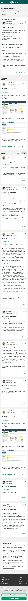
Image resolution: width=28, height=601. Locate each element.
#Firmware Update (9, 30)
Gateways (4, 5)
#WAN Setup (18, 30)
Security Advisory (23, 583)
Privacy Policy (4, 583)
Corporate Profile (5, 579)
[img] (21, 72)
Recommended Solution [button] (9, 146)
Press (20, 577)
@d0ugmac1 (6, 195)
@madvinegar (6, 92)
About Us (3, 577)
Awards (20, 581)
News (20, 579)
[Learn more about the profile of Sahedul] (4, 505)
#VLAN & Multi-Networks (13, 32)
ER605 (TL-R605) (10, 34)
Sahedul (8, 504)
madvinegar (9, 21)
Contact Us (3, 581)
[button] (2, 2)
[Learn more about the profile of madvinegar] (4, 23)
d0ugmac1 (9, 82)
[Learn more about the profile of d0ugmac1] (4, 84)
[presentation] (4, 23)
